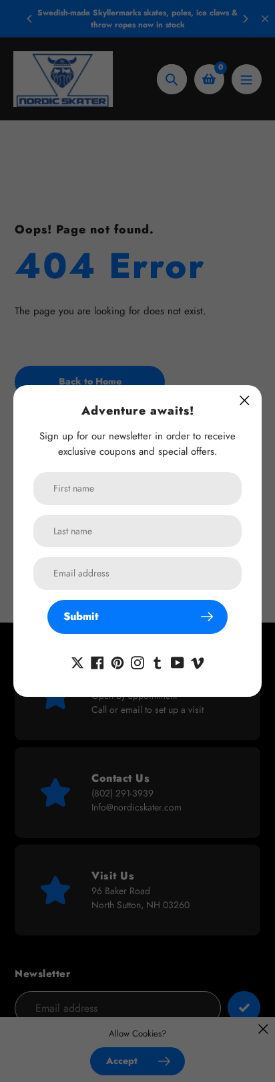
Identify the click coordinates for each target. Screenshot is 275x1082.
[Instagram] (137, 661)
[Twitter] (77, 661)
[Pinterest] (117, 661)
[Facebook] (97, 661)
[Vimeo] (197, 661)
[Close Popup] (244, 400)
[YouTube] (177, 661)
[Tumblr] (157, 661)
